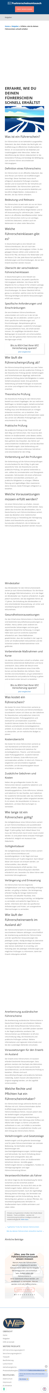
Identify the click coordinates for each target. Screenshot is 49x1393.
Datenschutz (7, 1379)
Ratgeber (15, 26)
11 (34, 1294)
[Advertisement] (24, 56)
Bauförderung (8, 1360)
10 (32, 1294)
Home (7, 26)
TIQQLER (6, 1357)
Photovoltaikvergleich (11, 1371)
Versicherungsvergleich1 (12, 1354)
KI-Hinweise (7, 1386)
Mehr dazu (24, 1219)
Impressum (7, 1382)
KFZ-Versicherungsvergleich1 (14, 1350)
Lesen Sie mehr (24, 1290)
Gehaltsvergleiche (10, 1367)
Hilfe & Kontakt (8, 1342)
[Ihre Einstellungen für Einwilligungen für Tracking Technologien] (4, 1389)
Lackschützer (8, 1364)
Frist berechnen (24, 9)
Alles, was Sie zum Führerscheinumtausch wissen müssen (24, 1256)
